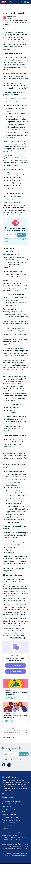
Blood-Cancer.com (8, 825)
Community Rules (7, 839)
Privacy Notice (16, 239)
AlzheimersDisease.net (10, 809)
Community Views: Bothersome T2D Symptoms (15, 693)
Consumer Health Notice (9, 835)
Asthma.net (6, 812)
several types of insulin (18, 141)
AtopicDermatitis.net (9, 814)
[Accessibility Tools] (21, 2)
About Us (5, 833)
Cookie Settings (21, 837)
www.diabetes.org (18, 638)
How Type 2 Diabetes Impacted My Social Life (15, 716)
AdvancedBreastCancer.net (12, 801)
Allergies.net (6, 806)
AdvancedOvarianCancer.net (12, 804)
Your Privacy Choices (8, 837)
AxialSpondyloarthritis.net (11, 820)
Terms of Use (18, 759)
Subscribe (21, 235)
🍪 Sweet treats (15, 671)
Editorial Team (12, 16)
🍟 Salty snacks (15, 665)
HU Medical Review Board (19, 20)
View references (9, 737)
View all (6, 828)
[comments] (12, 720)
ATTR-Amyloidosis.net (10, 817)
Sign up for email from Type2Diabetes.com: (15, 229)
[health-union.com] (9, 777)
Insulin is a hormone (10, 57)
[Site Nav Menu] (29, 2)
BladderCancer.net (8, 823)
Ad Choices (17, 839)
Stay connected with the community (11, 749)
